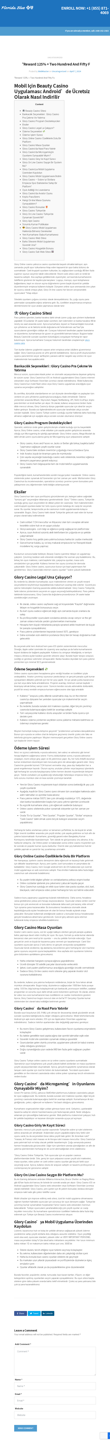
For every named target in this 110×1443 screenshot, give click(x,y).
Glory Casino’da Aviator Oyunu (37, 193)
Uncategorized (59, 71)
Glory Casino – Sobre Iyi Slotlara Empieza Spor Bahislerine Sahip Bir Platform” (39, 183)
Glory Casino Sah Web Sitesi (36, 252)
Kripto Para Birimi (31, 196)
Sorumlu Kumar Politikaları (35, 224)
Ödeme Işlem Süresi (32, 135)
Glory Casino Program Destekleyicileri (41, 121)
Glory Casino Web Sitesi (34, 238)
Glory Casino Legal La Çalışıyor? (38, 128)
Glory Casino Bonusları (33, 207)
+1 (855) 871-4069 (98, 10)
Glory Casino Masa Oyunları (36, 145)
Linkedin (49, 1313)
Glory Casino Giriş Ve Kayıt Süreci (39, 159)
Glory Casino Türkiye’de (34, 210)
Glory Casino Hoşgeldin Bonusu (38, 248)
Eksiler (25, 124)
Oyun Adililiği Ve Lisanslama (36, 190)
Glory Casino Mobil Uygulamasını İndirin (41, 176)
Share (21, 1313)
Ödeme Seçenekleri (32, 131)
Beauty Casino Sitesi (35, 111)
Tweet (36, 1313)
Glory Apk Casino (31, 221)
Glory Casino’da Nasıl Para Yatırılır (39, 148)
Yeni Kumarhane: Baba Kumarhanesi (40, 234)
